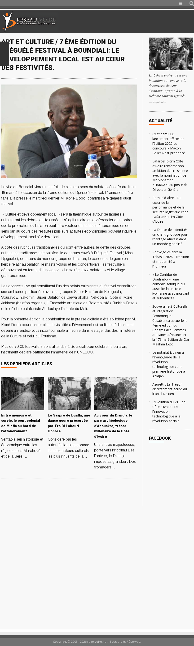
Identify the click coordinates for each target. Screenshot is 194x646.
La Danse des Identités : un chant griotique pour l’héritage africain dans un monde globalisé (170, 236)
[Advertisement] (138, 22)
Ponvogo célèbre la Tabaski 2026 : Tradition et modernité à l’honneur (170, 259)
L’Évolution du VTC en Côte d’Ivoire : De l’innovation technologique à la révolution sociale (168, 411)
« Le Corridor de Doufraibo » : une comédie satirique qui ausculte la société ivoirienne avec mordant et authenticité (170, 286)
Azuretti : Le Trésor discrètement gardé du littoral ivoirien (169, 389)
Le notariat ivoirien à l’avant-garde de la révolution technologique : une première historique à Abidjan (168, 364)
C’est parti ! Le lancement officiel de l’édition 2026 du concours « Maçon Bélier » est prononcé (168, 143)
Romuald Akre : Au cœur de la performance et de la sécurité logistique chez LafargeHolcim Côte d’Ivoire (170, 210)
